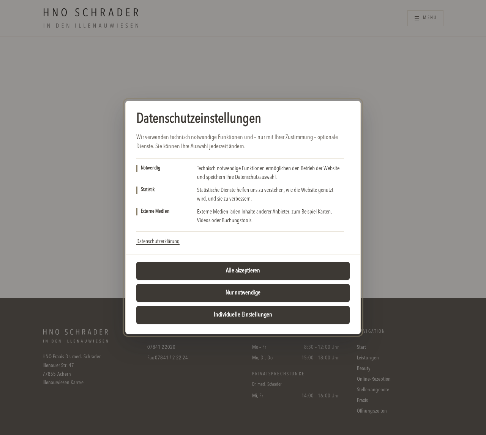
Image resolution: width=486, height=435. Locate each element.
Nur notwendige (243, 293)
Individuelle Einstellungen (243, 315)
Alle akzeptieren (243, 271)
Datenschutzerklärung (158, 242)
